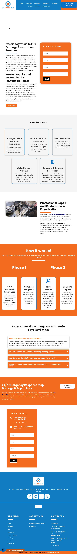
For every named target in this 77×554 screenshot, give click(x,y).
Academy (10, 538)
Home (21, 3)
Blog (9, 529)
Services (36, 3)
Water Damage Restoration (37, 523)
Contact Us (46, 6)
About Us (28, 3)
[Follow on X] (47, 496)
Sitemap (57, 552)
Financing (37, 6)
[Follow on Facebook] (29, 496)
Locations (54, 3)
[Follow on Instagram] (35, 496)
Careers (29, 6)
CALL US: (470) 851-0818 (69, 5)
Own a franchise (12, 535)
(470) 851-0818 (55, 545)
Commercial (45, 3)
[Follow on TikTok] (41, 496)
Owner (9, 541)
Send (47, 79)
